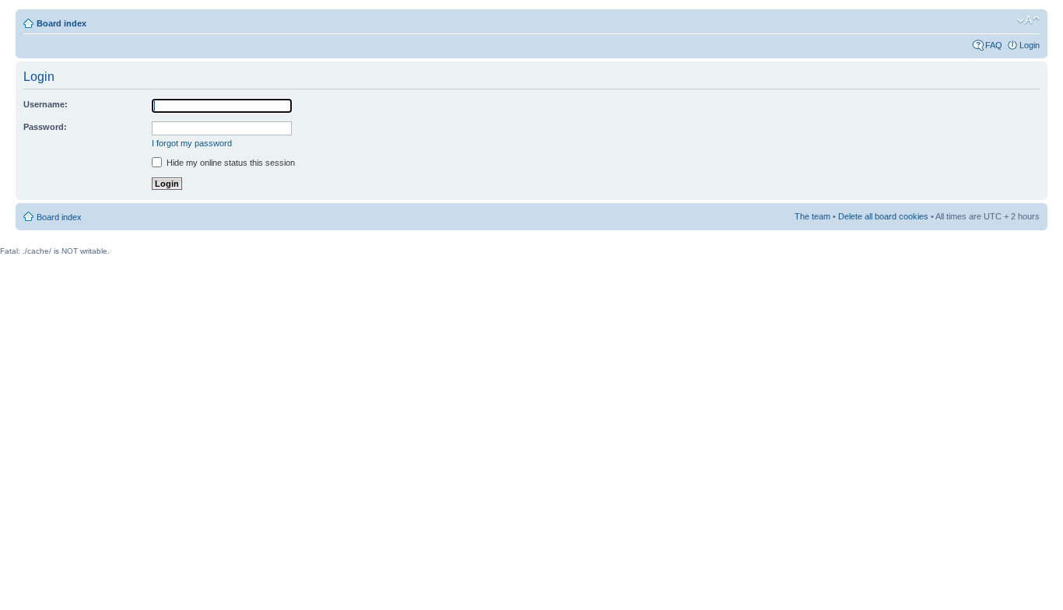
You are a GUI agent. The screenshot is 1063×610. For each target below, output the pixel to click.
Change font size (1028, 20)
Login (1029, 45)
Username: (45, 104)
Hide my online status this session (229, 162)
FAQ (993, 45)
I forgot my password (192, 143)
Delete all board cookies (883, 216)
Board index (61, 23)
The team (812, 216)
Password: (45, 126)
